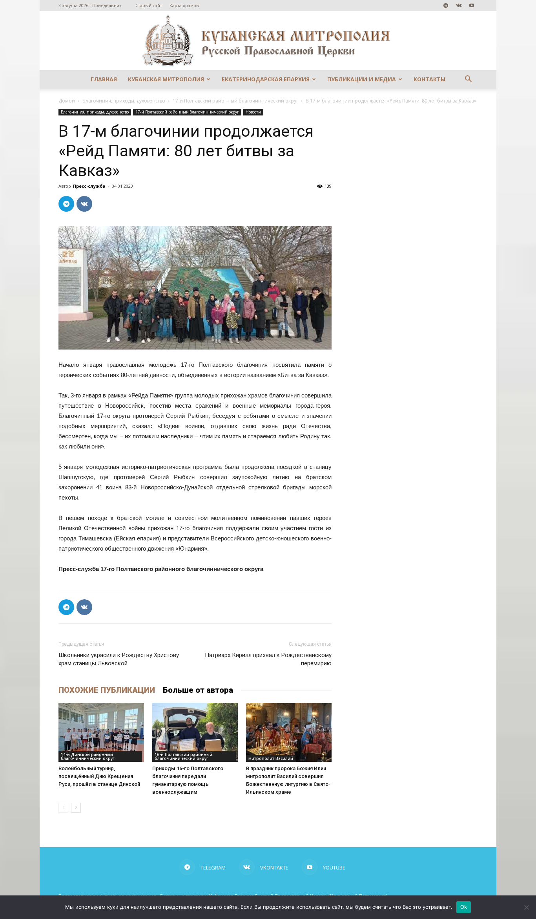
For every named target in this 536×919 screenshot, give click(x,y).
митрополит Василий (270, 758)
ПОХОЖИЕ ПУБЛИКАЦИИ (106, 690)
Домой (66, 100)
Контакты (429, 79)
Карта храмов (184, 5)
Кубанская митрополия (166, 79)
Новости (253, 112)
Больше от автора (198, 690)
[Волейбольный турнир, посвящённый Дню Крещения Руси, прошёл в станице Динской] (101, 732)
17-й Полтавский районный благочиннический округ (235, 100)
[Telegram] (446, 5)
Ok (463, 907)
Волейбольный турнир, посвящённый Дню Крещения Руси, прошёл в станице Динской (99, 776)
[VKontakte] (459, 5)
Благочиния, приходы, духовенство (123, 100)
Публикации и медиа (361, 79)
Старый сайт (148, 5)
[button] (468, 80)
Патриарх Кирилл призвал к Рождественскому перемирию (268, 659)
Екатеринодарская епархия (266, 79)
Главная (104, 79)
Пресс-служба (89, 186)
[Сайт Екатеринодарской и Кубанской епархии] (268, 40)
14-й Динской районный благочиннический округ (88, 756)
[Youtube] (472, 5)
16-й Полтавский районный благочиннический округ (183, 756)
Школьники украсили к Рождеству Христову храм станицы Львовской (118, 659)
